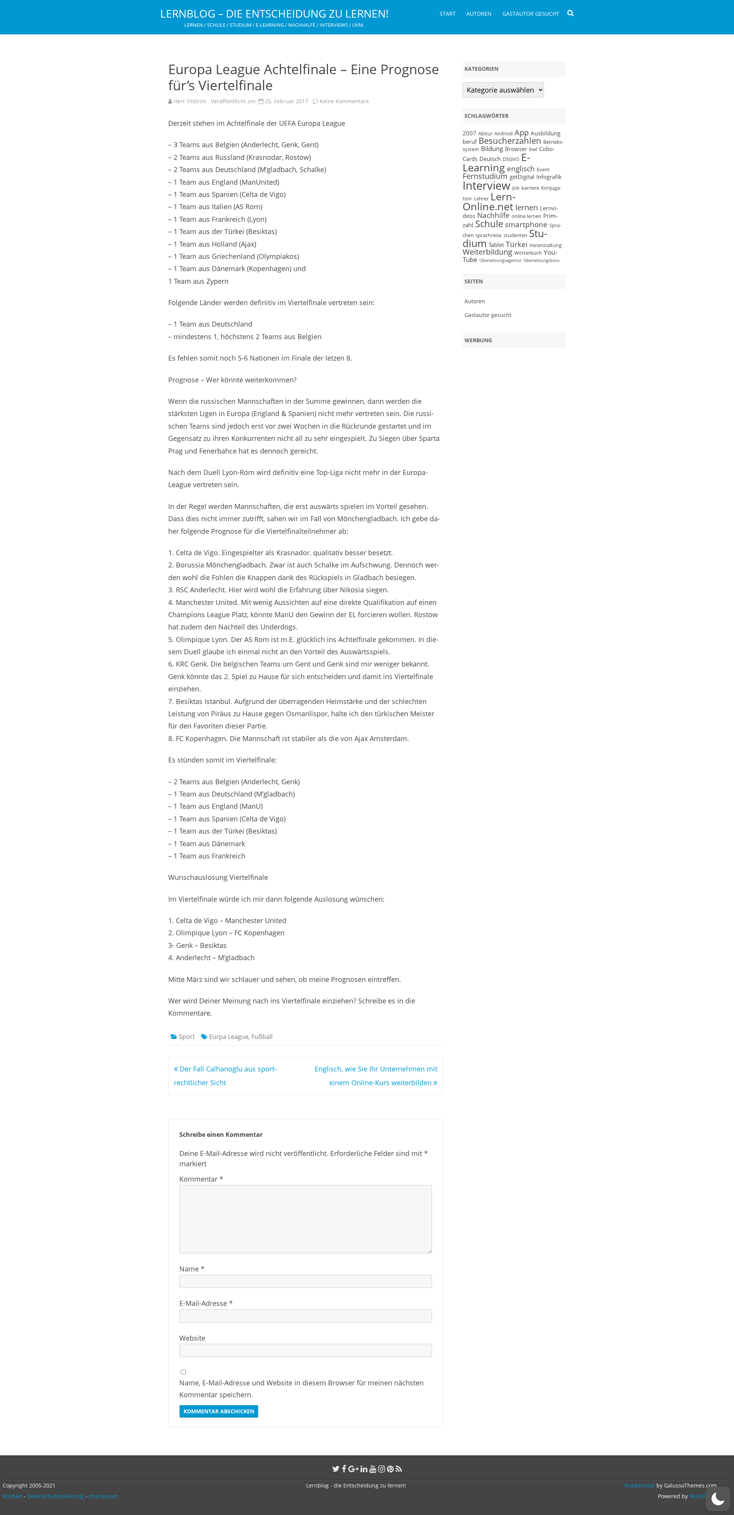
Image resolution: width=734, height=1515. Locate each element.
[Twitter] (336, 1468)
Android (503, 133)
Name (192, 1268)
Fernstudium (485, 176)
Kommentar (201, 1178)
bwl (533, 149)
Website (192, 1338)
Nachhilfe (493, 215)
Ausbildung (545, 133)
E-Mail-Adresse (206, 1303)
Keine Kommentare (344, 101)
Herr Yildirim (190, 101)
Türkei (517, 244)
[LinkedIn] (364, 1468)
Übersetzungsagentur (500, 260)
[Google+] (353, 1468)
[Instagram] (381, 1468)
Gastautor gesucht (530, 13)
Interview (486, 185)
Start (448, 13)
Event (543, 169)
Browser (516, 149)
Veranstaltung (545, 245)
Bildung (492, 148)
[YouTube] (372, 1468)
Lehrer (481, 198)
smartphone (526, 224)
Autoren (479, 13)
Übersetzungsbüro (541, 260)
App (522, 132)
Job (516, 187)
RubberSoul (640, 1485)
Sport (187, 1036)
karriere (530, 187)
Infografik (549, 176)
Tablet (496, 245)
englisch (521, 168)
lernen (526, 207)
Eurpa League (228, 1036)
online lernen (526, 216)
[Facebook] (344, 1468)
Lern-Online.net (489, 202)
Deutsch (490, 158)
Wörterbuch (528, 252)
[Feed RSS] (399, 1468)
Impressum (103, 1496)
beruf (470, 141)
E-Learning (496, 162)
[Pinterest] (390, 1468)
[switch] (718, 1499)
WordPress (702, 1496)
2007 (469, 133)
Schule (489, 223)
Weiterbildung (487, 252)
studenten (515, 235)
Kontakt (12, 1496)
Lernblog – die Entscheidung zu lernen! (274, 13)
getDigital (522, 176)
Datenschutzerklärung (55, 1496)
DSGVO (511, 159)
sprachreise (489, 235)
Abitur (485, 133)
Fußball (262, 1036)
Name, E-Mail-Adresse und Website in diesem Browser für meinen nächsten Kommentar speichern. (301, 1388)
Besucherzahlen (510, 140)
